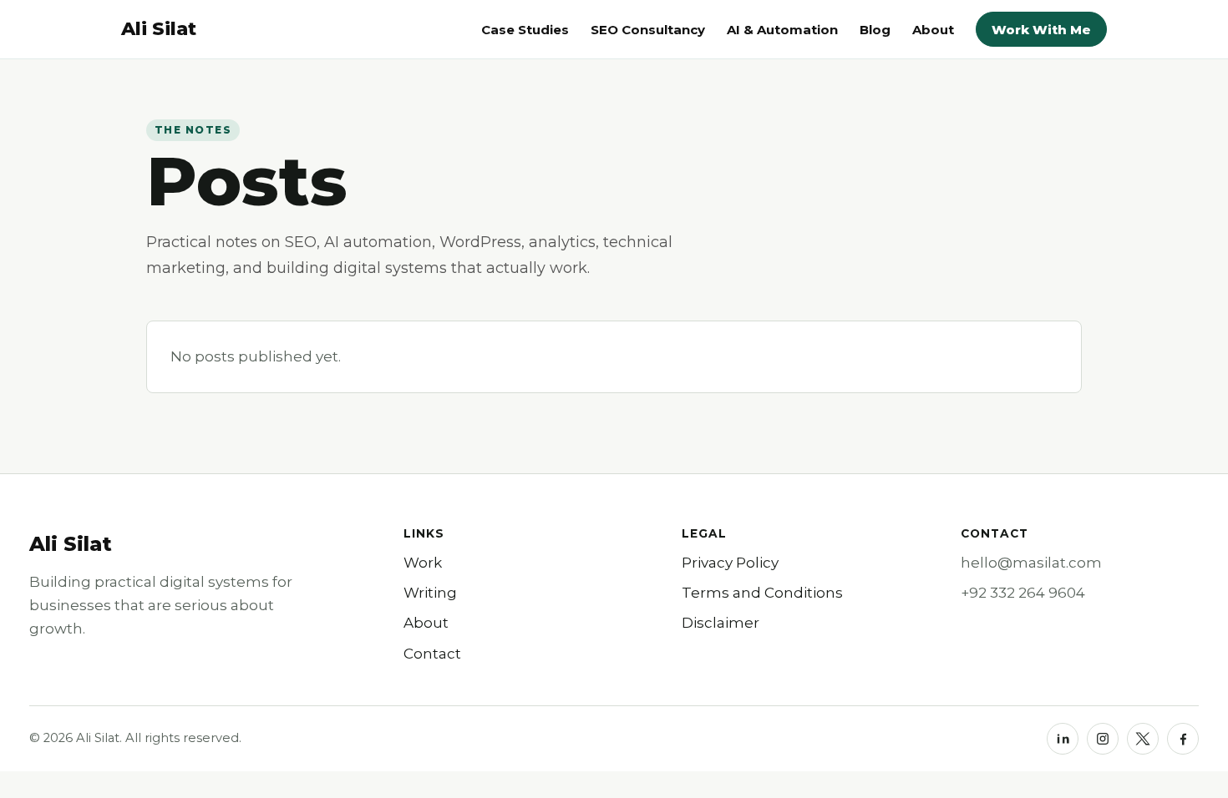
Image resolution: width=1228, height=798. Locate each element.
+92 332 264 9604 (1023, 592)
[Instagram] (1103, 739)
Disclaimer (720, 622)
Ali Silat (70, 544)
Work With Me (1041, 30)
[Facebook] (1183, 739)
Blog (875, 30)
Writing (430, 592)
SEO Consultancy (648, 30)
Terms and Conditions (762, 592)
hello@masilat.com (1031, 562)
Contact (432, 653)
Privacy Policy (730, 562)
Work (422, 562)
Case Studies (525, 30)
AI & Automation (782, 30)
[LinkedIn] (1062, 739)
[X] (1143, 739)
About (933, 30)
